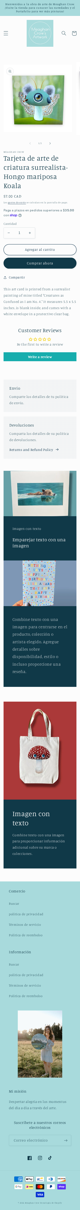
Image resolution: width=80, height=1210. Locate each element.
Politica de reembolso (25, 935)
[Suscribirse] (66, 1140)
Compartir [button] (17, 277)
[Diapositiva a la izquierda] (30, 143)
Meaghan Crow (32, 1203)
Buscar (14, 903)
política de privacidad (26, 914)
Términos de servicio (25, 924)
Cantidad (10, 223)
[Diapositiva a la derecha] (50, 143)
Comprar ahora (40, 263)
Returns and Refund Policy (31, 450)
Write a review (40, 357)
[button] (6, 33)
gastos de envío (17, 202)
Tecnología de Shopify (51, 1203)
